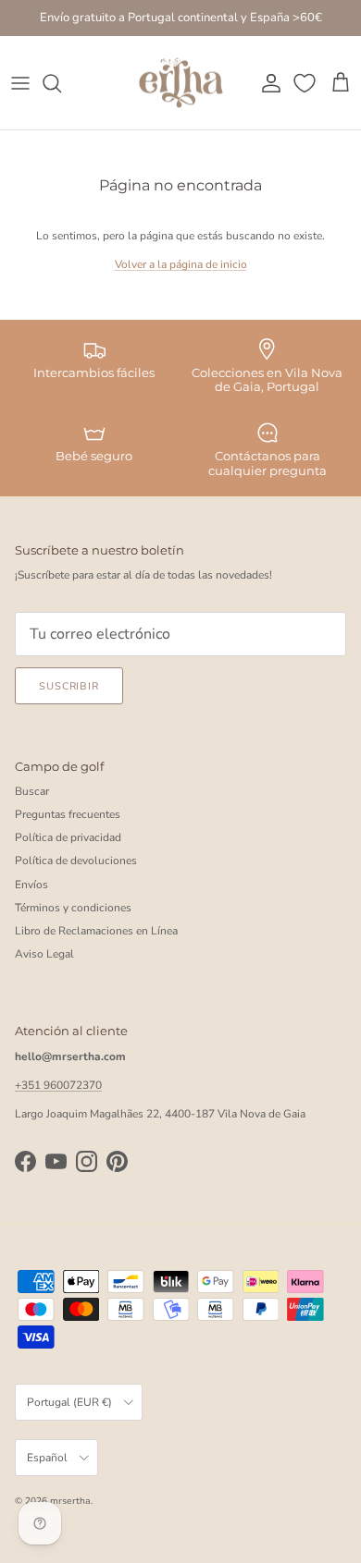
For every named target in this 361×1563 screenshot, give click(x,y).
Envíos (31, 884)
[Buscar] (61, 83)
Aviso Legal (44, 953)
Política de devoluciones (76, 860)
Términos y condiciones (73, 907)
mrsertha (70, 1501)
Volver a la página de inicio (181, 264)
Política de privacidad (68, 837)
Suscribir (69, 686)
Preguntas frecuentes (67, 814)
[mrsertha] (181, 83)
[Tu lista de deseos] (306, 83)
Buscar (32, 791)
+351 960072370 (58, 1085)
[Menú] (20, 83)
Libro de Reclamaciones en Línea (96, 930)
